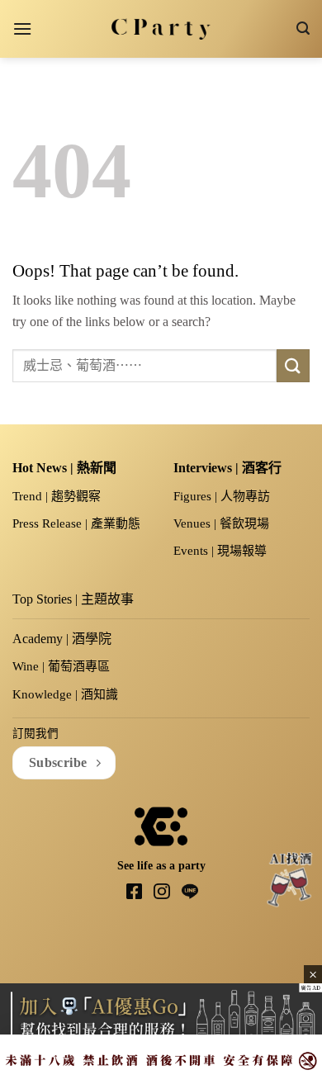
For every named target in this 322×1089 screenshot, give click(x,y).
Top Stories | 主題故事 (73, 599)
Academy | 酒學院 (61, 639)
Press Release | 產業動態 (76, 523)
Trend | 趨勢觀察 (56, 496)
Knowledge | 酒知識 (65, 694)
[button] (22, 28)
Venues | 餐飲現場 (221, 523)
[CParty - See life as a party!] (161, 29)
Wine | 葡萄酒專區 (61, 666)
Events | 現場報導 (220, 550)
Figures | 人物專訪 (221, 496)
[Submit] (293, 365)
